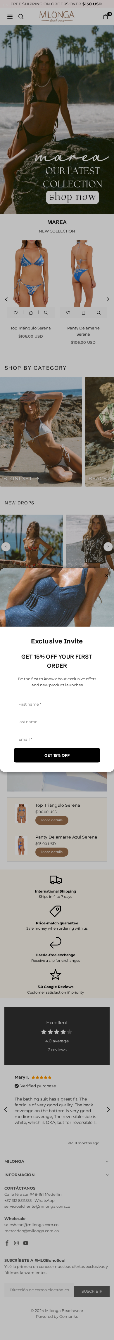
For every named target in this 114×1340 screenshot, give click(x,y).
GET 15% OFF (57, 755)
